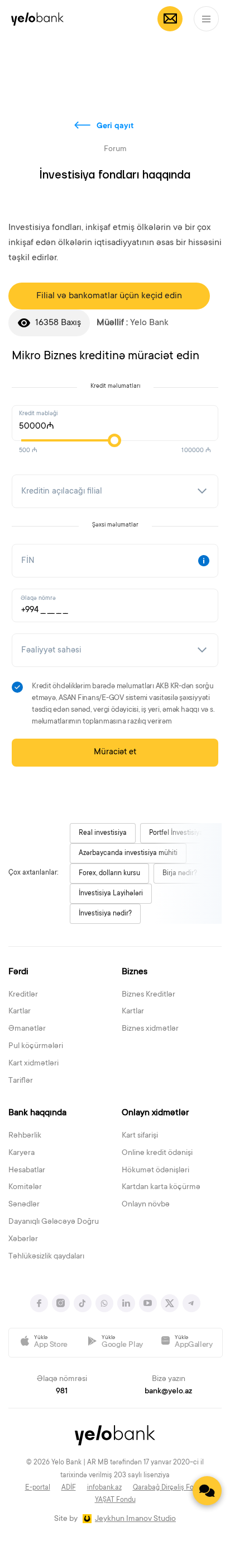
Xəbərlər (23, 1239)
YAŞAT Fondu (115, 1500)
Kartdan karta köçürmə (161, 1187)
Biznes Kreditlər (148, 994)
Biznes (134, 972)
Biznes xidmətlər (150, 1029)
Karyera (21, 1153)
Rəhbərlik (24, 1135)
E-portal (37, 1488)
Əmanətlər (27, 1029)
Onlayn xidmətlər (155, 1113)
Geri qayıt (115, 126)
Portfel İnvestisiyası (178, 833)
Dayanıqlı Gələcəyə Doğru (53, 1222)
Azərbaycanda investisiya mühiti (128, 853)
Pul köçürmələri (35, 1046)
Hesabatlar (26, 1170)
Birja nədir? (179, 873)
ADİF (68, 1488)
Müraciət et (115, 752)
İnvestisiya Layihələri (111, 894)
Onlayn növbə (146, 1204)
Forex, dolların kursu (109, 873)
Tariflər (20, 1081)
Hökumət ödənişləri (155, 1170)
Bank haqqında (37, 1113)
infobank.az (104, 1488)
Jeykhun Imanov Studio (135, 1519)
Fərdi (18, 972)
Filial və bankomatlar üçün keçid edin (109, 296)
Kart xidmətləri (33, 1063)
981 (62, 1391)
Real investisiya (103, 833)
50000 (32, 426)
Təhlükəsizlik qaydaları (46, 1256)
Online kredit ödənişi (157, 1153)
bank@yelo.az (168, 1391)
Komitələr (25, 1187)
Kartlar (19, 1011)
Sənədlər (24, 1204)
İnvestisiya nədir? (105, 914)
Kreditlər (23, 994)
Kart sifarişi (140, 1135)
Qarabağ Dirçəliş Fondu (169, 1488)
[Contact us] (207, 1490)
